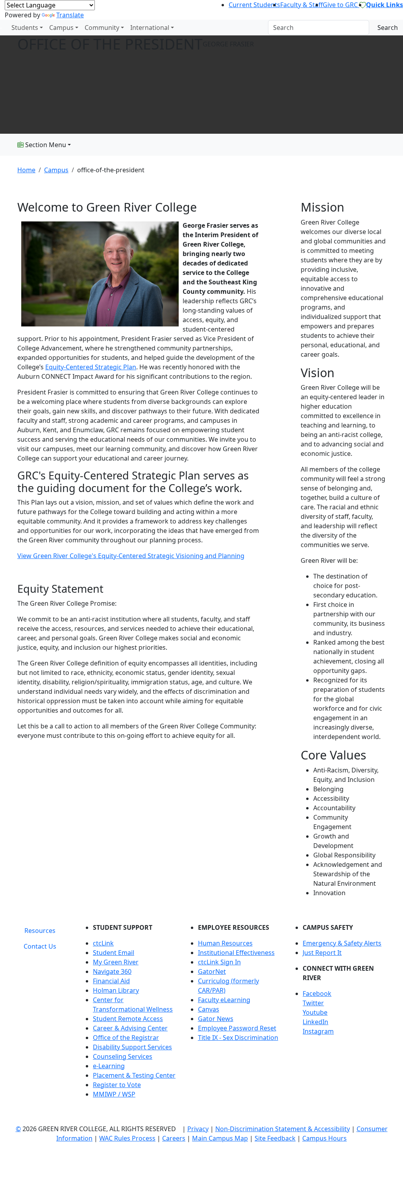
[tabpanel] (233, 1014)
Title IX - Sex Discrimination (238, 1037)
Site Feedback (275, 1138)
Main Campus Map (220, 1138)
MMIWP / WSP (114, 1094)
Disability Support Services (132, 1047)
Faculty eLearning (224, 999)
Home (26, 170)
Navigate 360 (112, 971)
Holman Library (116, 990)
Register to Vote (117, 1084)
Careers (173, 1138)
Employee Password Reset (237, 1028)
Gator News (215, 1018)
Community (102, 27)
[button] (344, 993)
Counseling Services (122, 1056)
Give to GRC (341, 4)
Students (24, 27)
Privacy (198, 1128)
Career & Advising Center (130, 1028)
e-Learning (109, 1066)
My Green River (116, 962)
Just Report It (322, 952)
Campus (61, 27)
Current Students (254, 4)
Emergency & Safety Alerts (342, 943)
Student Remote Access (128, 1018)
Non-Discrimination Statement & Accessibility (282, 1128)
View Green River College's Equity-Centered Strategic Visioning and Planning (130, 555)
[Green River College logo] (1, 27)
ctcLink (103, 943)
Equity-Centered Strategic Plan (90, 367)
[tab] (40, 930)
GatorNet (212, 971)
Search (387, 27)
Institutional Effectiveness (236, 952)
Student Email (113, 952)
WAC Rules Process (127, 1138)
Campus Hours (324, 1138)
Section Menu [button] (45, 144)
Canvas (208, 1009)
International (149, 27)
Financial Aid (111, 981)
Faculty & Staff (301, 4)
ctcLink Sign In (219, 962)
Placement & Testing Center (134, 1075)
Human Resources (225, 943)
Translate (70, 15)
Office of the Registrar (126, 1037)
